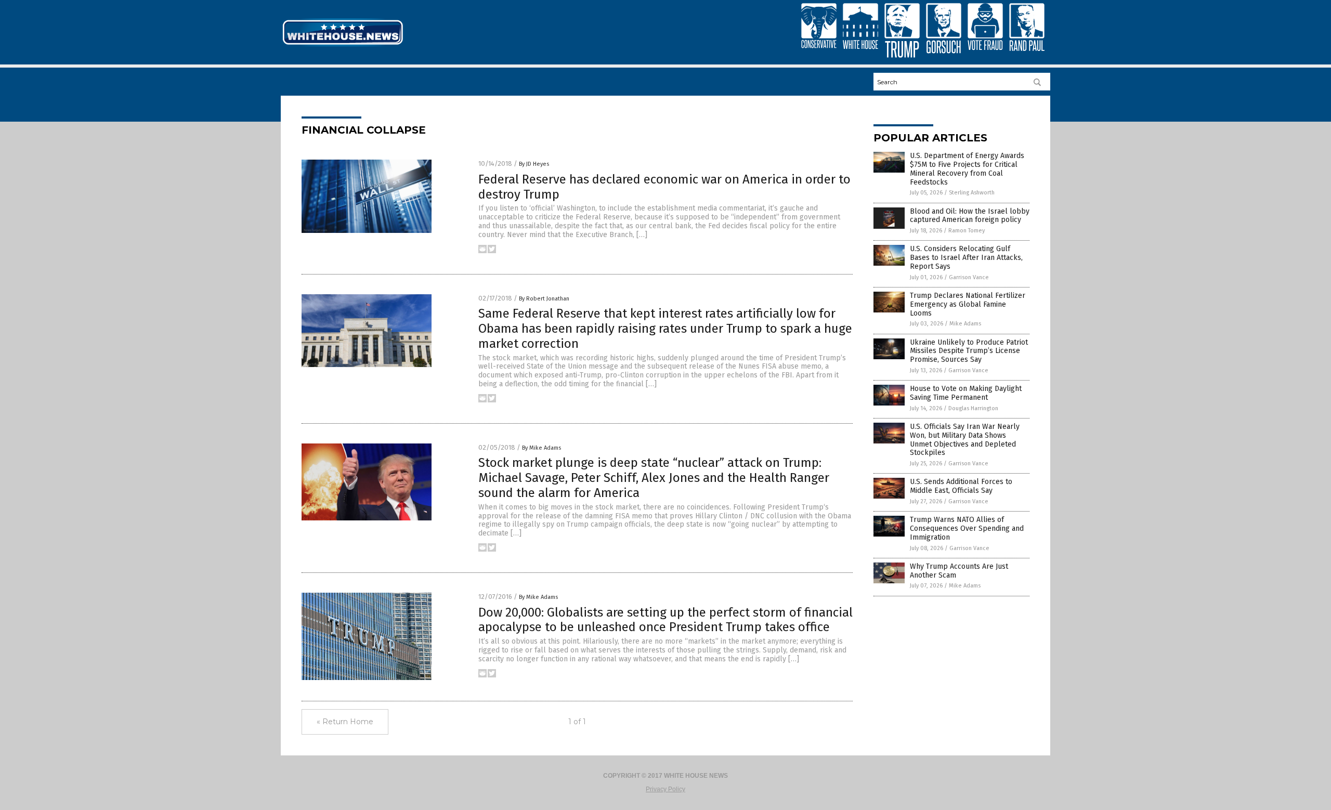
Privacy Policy (665, 789)
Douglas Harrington (973, 408)
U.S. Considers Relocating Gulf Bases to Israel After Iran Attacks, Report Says (966, 257)
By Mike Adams (541, 448)
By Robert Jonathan (544, 298)
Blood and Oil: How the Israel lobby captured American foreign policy (969, 216)
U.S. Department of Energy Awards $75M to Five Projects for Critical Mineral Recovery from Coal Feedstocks (967, 168)
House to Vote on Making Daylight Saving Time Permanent (966, 393)
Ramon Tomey (966, 230)
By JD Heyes (534, 164)
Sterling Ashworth (972, 192)
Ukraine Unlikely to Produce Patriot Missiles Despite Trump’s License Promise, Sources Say (969, 351)
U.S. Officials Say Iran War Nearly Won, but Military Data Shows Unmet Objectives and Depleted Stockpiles (965, 439)
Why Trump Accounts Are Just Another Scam (959, 571)
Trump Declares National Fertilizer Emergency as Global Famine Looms (967, 304)
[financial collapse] (342, 45)
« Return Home (345, 721)
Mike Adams (965, 323)
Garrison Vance (969, 277)
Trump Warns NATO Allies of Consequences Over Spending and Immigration (967, 528)
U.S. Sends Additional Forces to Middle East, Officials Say (961, 486)
